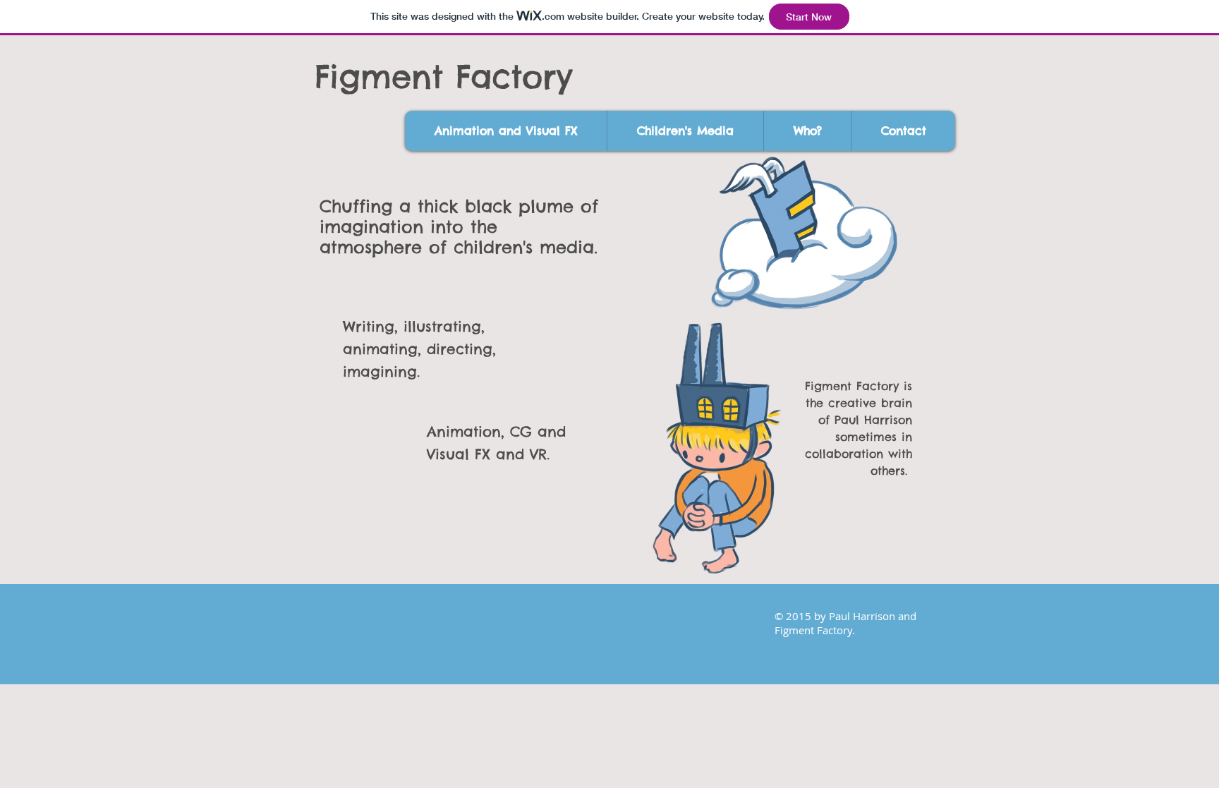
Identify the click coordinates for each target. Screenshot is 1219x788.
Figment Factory (443, 76)
